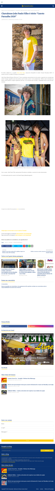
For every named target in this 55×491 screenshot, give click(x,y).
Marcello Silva (5, 19)
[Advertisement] (27, 193)
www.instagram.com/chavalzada (23, 235)
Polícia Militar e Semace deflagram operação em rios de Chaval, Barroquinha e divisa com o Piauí (27, 271)
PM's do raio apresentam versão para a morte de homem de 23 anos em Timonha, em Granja (30, 384)
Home (37, 489)
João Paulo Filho (21, 72)
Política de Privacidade (49, 489)
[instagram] (41, 326)
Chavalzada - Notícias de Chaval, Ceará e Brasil (18, 489)
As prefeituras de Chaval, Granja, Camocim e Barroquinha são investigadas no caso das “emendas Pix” (9, 271)
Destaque (10, 242)
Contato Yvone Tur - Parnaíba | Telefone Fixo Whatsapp (21, 378)
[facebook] (14, 326)
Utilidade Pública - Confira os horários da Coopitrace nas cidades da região (26, 390)
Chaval (6, 242)
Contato (41, 489)
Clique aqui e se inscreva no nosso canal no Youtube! (13, 230)
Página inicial (4, 10)
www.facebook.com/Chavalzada (8, 462)
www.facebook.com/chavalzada (23, 233)
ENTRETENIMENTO (11, 10)
